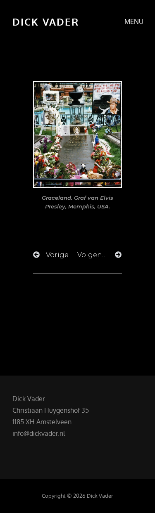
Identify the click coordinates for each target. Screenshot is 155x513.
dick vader (45, 21)
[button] (77, 289)
